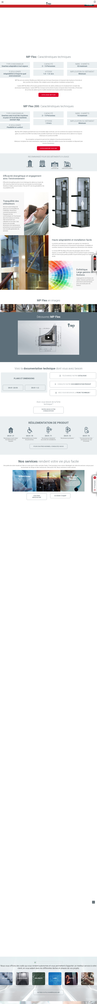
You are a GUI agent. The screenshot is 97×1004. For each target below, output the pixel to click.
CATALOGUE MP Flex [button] (48, 95)
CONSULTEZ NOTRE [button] (74, 384)
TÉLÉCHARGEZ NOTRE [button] (74, 376)
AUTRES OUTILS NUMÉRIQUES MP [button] (48, 992)
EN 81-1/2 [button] (35, 388)
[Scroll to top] (93, 902)
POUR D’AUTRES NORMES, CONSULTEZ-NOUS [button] (48, 446)
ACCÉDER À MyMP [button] (60, 496)
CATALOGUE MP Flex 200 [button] (48, 148)
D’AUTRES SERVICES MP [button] (36, 496)
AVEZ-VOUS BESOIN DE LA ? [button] (74, 393)
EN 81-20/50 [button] (13, 388)
